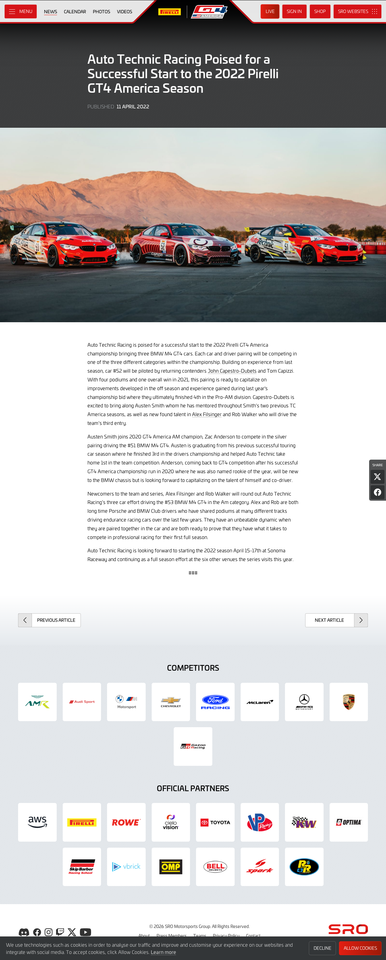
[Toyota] (193, 746)
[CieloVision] (171, 822)
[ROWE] (126, 822)
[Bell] (215, 867)
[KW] (304, 822)
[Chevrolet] (171, 702)
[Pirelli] (82, 822)
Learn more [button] (163, 952)
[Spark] (260, 867)
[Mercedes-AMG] (304, 702)
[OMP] (171, 867)
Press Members (172, 936)
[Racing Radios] (304, 867)
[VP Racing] (260, 822)
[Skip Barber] (82, 867)
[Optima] (349, 822)
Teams (199, 936)
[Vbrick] (126, 867)
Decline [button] (322, 948)
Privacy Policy (226, 936)
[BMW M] (126, 702)
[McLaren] (260, 702)
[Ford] (215, 702)
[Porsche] (349, 702)
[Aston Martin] (37, 702)
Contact (253, 936)
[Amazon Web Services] (37, 822)
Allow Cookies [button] (360, 948)
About (144, 936)
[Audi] (82, 702)
